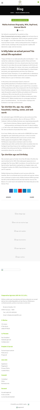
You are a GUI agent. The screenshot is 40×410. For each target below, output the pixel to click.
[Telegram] (29, 191)
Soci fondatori (5, 337)
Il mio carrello (5, 394)
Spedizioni (4, 364)
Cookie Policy (5, 370)
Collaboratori (5, 342)
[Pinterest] (20, 191)
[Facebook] (11, 191)
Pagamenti (4, 366)
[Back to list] (20, 197)
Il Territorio (4, 326)
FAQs (3, 381)
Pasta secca (4, 352)
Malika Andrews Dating (22, 12)
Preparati (4, 355)
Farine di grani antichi (7, 350)
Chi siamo (4, 324)
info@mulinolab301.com (14, 315)
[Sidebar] (2, 125)
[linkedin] (24, 191)
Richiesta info (5, 383)
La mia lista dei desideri (8, 397)
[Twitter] (15, 191)
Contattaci (4, 379)
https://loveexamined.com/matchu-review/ (13, 36)
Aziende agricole (6, 339)
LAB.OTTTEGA (5, 328)
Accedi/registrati (6, 392)
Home (12, 12)
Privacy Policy (5, 368)
